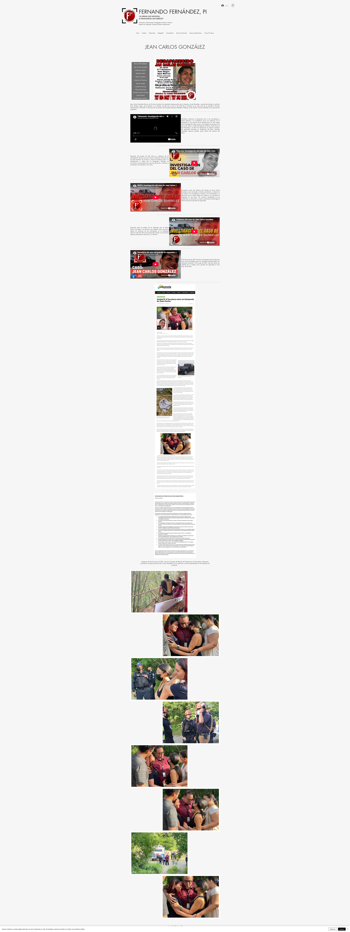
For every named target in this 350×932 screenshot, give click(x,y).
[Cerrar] (348, 929)
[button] (233, 5)
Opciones (332, 929)
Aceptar (342, 929)
